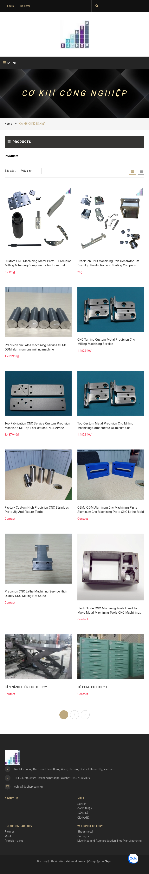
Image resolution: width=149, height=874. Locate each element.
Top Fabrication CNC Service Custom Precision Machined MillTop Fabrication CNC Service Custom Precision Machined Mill (37, 426)
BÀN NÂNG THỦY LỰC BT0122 (26, 687)
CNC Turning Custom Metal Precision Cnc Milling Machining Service (106, 342)
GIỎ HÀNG (83, 817)
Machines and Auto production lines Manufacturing (109, 840)
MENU (12, 63)
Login (10, 5)
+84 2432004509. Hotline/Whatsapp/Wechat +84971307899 (52, 777)
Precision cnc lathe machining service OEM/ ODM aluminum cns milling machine (35, 347)
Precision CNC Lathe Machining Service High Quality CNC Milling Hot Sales (36, 594)
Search (81, 803)
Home (9, 123)
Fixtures (10, 831)
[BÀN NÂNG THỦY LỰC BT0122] (38, 656)
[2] (85, 714)
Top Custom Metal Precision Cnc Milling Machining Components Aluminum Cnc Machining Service (105, 426)
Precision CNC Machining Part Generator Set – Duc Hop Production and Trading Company (109, 263)
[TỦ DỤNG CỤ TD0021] (110, 656)
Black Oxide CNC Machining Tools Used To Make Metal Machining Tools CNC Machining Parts (108, 610)
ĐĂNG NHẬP (84, 808)
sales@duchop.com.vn (28, 786)
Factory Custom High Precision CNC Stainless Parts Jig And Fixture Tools (37, 510)
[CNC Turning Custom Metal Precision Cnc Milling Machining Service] (110, 309)
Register (25, 5)
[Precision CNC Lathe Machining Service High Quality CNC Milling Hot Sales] (38, 558)
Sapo (108, 861)
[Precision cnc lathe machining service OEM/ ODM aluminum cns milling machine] (38, 311)
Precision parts (14, 840)
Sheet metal (85, 831)
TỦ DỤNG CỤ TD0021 (92, 687)
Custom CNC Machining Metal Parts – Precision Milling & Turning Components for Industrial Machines (38, 263)
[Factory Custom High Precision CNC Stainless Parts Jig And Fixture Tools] (38, 474)
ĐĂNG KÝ (82, 813)
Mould (8, 836)
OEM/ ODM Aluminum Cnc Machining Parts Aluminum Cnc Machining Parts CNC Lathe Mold (110, 510)
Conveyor (83, 836)
